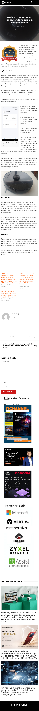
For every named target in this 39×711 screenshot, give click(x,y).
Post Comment (9, 391)
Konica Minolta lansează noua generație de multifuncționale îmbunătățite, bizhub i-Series (18, 345)
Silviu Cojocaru (20, 30)
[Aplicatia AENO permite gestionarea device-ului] (10, 124)
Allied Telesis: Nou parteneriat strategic (22, 337)
